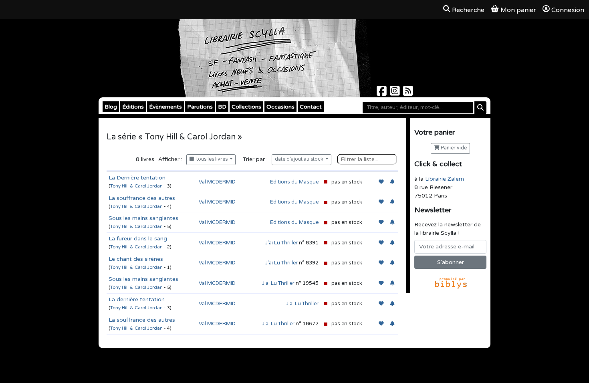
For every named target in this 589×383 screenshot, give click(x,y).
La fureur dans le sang (138, 238)
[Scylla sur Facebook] (382, 93)
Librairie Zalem (444, 178)
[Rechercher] (480, 107)
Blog (111, 106)
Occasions (280, 106)
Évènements (165, 106)
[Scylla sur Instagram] (395, 93)
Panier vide (453, 148)
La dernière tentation (137, 299)
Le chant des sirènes (136, 259)
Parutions (200, 106)
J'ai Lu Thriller (281, 243)
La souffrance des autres (142, 198)
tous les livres (211, 159)
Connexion (567, 10)
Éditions (133, 106)
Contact (311, 106)
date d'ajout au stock (300, 159)
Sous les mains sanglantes (143, 218)
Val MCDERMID (217, 182)
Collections (246, 106)
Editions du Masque (294, 182)
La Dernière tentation (137, 177)
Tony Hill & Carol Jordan (136, 186)
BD (222, 106)
